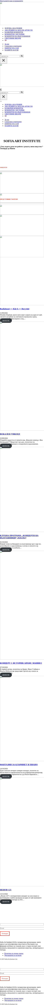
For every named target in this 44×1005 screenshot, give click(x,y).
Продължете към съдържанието (11, 1)
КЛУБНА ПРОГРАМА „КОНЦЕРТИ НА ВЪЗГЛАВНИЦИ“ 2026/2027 (19, 536)
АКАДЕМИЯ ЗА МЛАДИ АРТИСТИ (19, 30)
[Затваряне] (3, 60)
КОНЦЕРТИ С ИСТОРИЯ (14, 34)
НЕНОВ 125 (5, 890)
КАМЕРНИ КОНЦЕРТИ (14, 32)
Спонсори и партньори (13, 46)
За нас (7, 44)
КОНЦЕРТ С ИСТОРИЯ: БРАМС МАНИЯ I (21, 663)
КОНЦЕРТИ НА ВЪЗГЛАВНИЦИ (17, 36)
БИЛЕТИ (5, 321)
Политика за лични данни (13, 953)
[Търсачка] (1, 54)
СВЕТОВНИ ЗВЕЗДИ (13, 38)
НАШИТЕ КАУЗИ (11, 50)
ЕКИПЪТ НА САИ (12, 48)
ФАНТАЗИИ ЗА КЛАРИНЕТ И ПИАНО (19, 764)
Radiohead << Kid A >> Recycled (14, 309)
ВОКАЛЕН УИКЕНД (10, 434)
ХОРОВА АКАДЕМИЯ (13, 28)
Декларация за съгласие (12, 955)
